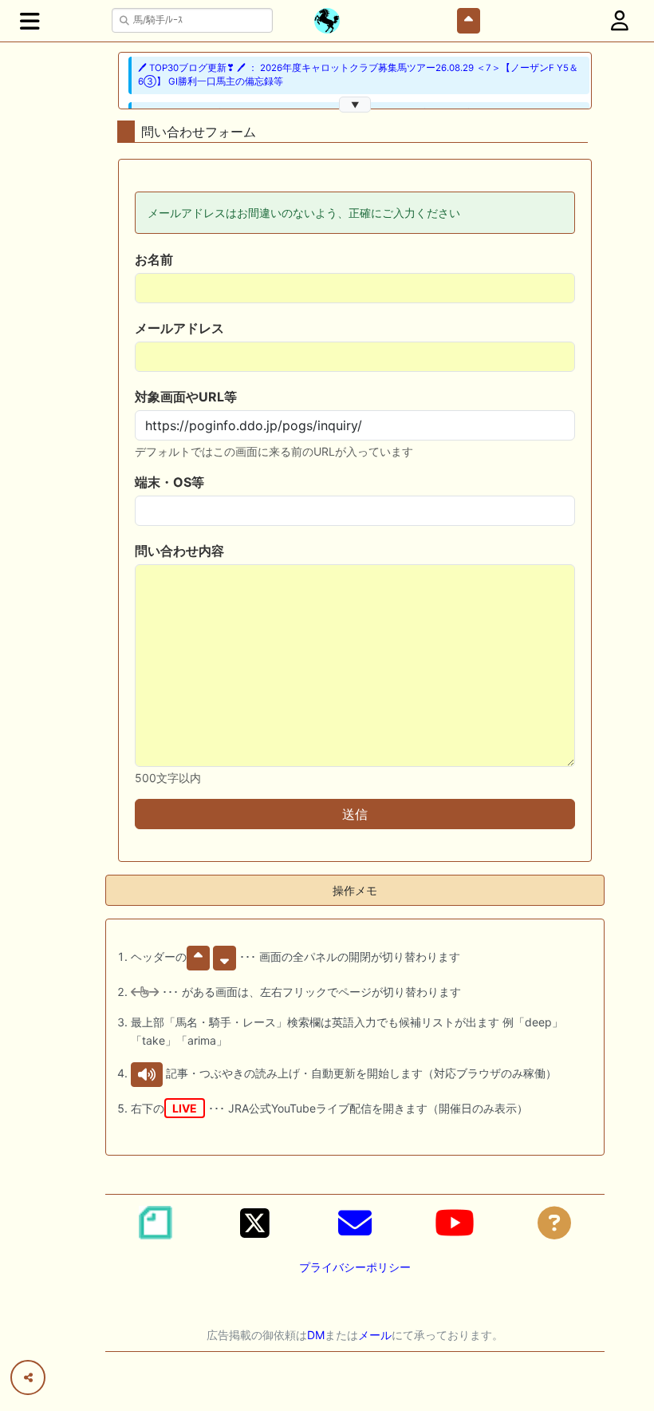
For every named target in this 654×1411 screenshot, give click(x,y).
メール (375, 1335)
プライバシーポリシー (355, 1267)
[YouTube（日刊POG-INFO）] (454, 1223)
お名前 (154, 259)
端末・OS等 (169, 482)
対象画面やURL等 (186, 397)
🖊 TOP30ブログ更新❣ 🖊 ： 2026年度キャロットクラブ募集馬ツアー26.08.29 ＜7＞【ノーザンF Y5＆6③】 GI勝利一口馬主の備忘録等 (358, 74)
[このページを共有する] (27, 1377)
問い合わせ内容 (179, 551)
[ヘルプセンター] (554, 1222)
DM (316, 1335)
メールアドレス (179, 328)
